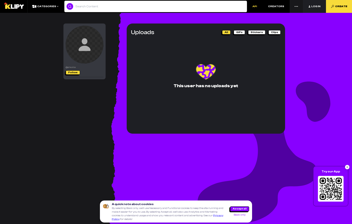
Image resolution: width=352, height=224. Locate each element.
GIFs (239, 32)
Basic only (240, 214)
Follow (73, 72)
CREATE (341, 6)
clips (274, 32)
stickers (257, 32)
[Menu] (296, 6)
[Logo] (13, 6)
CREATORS (276, 6)
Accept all (240, 208)
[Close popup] (347, 167)
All (226, 32)
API (254, 6)
